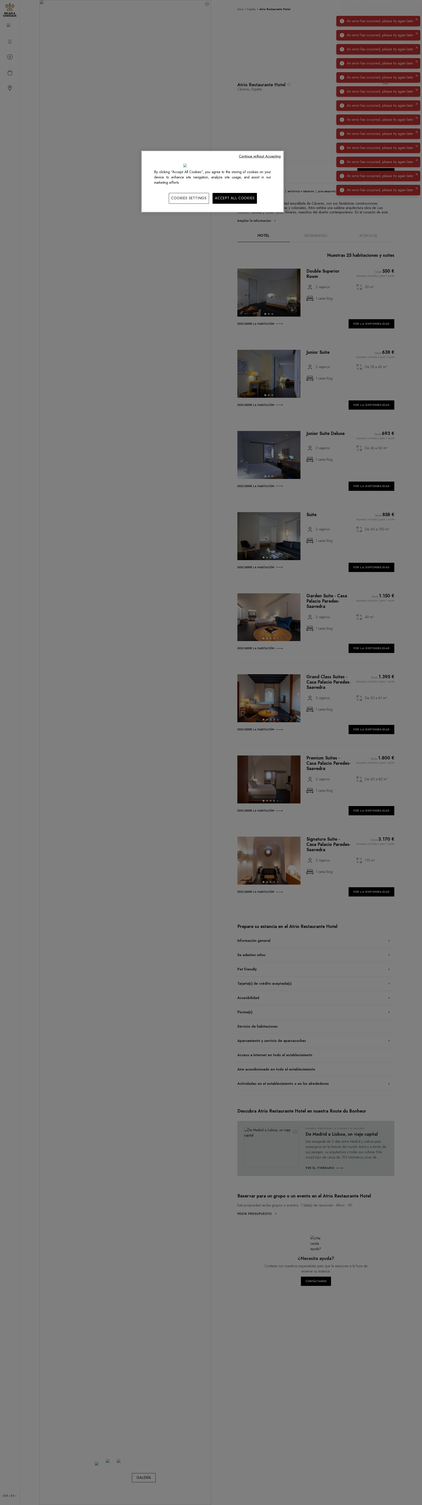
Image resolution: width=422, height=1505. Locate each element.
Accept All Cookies (235, 198)
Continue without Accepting (260, 156)
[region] (212, 181)
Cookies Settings (189, 198)
